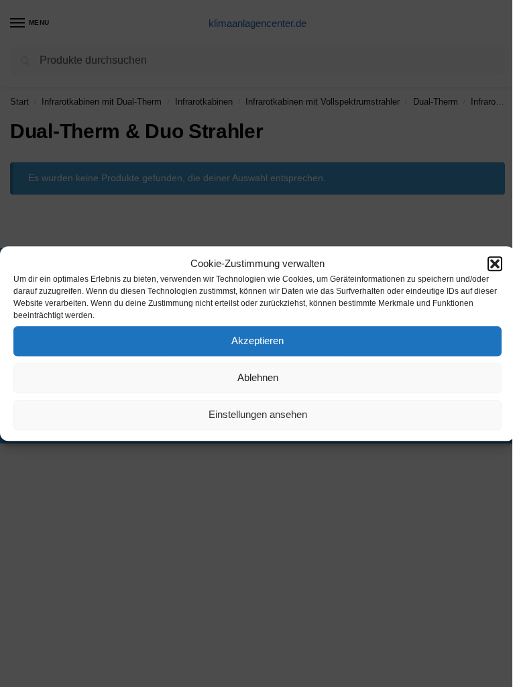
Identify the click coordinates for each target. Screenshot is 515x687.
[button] (495, 264)
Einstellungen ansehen (258, 414)
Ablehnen (257, 377)
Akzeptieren (257, 340)
